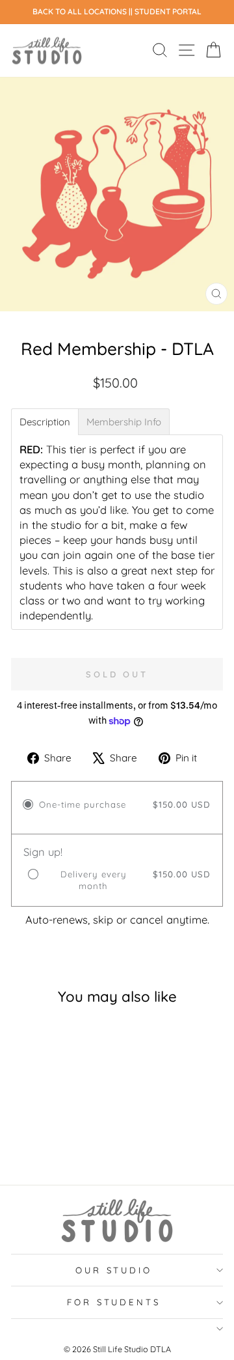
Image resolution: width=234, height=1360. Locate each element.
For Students (114, 1302)
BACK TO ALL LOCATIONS (80, 11)
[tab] (45, 421)
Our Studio (114, 1270)
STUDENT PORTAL (168, 11)
